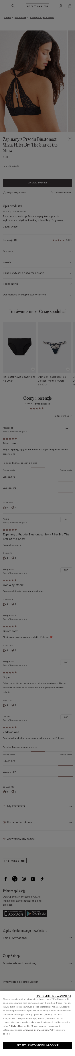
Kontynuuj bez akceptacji (53, 996)
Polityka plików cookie (19, 1026)
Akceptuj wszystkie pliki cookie (37, 1045)
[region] (37, 1023)
